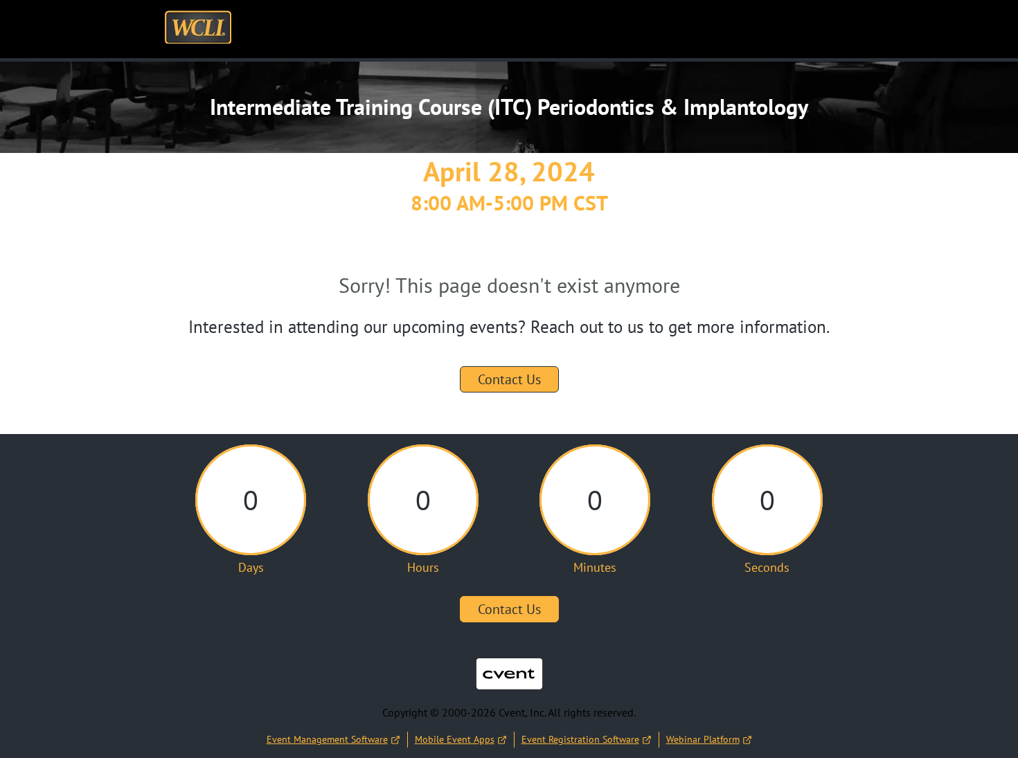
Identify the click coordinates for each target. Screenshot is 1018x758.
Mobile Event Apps (454, 739)
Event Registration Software (580, 739)
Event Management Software (327, 739)
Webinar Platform (703, 739)
